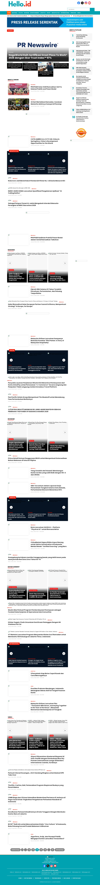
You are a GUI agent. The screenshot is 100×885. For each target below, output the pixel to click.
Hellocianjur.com (76, 872)
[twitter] (82, 4)
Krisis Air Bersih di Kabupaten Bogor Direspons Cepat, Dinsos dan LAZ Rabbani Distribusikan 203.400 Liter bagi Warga (57, 170)
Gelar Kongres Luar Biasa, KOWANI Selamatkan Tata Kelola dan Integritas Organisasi (16, 276)
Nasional (14, 13)
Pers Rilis (73, 13)
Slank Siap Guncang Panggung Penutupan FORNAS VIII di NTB (37, 595)
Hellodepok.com (57, 872)
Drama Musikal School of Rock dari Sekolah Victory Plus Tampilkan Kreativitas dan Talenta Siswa (17, 593)
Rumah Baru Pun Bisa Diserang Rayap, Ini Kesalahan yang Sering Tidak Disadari (37, 446)
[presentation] (11, 160)
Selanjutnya (60, 850)
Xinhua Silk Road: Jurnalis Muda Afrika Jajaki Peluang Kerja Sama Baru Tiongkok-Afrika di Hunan (36, 55)
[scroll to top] (95, 882)
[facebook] (79, 4)
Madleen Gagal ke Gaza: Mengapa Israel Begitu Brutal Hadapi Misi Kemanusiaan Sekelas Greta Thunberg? (56, 662)
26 (45, 850)
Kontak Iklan (76, 878)
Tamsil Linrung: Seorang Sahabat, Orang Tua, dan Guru (57, 278)
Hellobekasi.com (66, 872)
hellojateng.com (45, 874)
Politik (21, 13)
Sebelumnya (15, 850)
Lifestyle (43, 13)
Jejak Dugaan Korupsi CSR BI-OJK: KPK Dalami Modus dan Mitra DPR (56, 368)
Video (79, 13)
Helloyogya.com (86, 872)
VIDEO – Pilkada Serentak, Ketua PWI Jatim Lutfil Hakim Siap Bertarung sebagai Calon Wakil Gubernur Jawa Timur (58, 743)
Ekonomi (26, 13)
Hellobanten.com (36, 872)
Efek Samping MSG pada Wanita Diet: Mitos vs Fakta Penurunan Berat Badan (83, 44)
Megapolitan (56, 13)
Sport (48, 13)
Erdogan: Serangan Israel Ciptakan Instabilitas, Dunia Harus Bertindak (36, 661)
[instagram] (86, 4)
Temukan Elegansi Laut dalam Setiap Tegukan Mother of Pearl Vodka (37, 515)
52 (52, 850)
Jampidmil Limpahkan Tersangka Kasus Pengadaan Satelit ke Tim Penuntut (17, 368)
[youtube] (89, 4)
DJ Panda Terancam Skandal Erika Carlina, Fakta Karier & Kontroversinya (58, 594)
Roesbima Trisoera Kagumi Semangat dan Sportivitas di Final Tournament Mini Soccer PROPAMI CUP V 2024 (83, 91)
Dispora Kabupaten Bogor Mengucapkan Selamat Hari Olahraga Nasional (38, 16)
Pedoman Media (56, 878)
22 (29, 850)
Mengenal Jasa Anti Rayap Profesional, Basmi (56, 515)
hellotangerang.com (46, 872)
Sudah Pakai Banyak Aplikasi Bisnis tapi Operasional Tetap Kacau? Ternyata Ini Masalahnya (16, 445)
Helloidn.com (18, 872)
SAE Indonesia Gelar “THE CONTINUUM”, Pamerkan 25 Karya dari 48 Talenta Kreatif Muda (17, 516)
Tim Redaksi (38, 878)
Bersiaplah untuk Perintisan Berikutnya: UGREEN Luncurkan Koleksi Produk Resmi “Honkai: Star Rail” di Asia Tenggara (83, 80)
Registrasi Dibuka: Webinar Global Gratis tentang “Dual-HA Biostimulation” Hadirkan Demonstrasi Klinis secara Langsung (83, 101)
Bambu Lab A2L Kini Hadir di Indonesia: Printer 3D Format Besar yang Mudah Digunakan (83, 61)
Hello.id (12, 872)
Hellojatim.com (55, 874)
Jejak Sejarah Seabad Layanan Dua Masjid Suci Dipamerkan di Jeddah (17, 661)
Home (9, 13)
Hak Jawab (67, 878)
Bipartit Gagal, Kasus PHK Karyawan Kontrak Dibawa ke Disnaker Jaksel (17, 169)
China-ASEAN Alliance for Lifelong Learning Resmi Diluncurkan (83, 111)
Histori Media (28, 878)
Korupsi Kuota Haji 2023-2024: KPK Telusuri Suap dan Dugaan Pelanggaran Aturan (37, 368)
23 (33, 850)
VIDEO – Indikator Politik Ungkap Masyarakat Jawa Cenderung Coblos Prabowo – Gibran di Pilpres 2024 (36, 743)
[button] (67, 44)
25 (41, 850)
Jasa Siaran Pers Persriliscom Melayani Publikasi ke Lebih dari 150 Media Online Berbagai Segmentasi (17, 744)
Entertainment (34, 13)
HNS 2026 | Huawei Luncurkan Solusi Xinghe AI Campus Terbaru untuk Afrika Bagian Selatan (83, 70)
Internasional (65, 13)
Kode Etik (46, 878)
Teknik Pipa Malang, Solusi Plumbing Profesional (57, 447)
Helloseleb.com (26, 872)
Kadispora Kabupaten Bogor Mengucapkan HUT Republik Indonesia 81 (36, 169)
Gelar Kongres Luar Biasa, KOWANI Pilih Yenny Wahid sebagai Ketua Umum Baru (37, 277)
